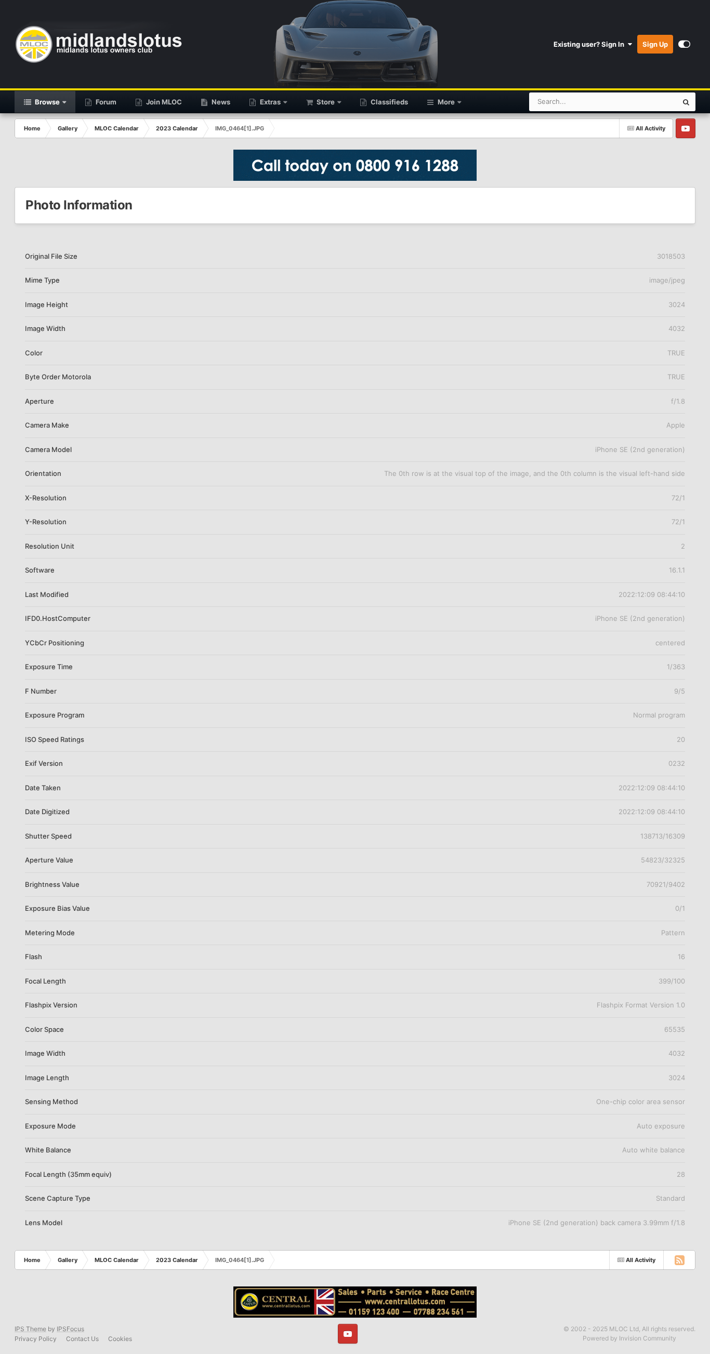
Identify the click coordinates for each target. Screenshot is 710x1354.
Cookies (120, 1339)
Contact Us (82, 1339)
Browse (46, 102)
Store (325, 102)
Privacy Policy (36, 1339)
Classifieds (388, 102)
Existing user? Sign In (590, 44)
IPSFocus (70, 1329)
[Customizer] (684, 44)
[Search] (686, 101)
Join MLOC (163, 102)
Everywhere (645, 101)
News (220, 102)
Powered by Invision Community (629, 1338)
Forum (105, 102)
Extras (269, 102)
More (446, 102)
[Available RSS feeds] (679, 1260)
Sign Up (655, 44)
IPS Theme (30, 1329)
